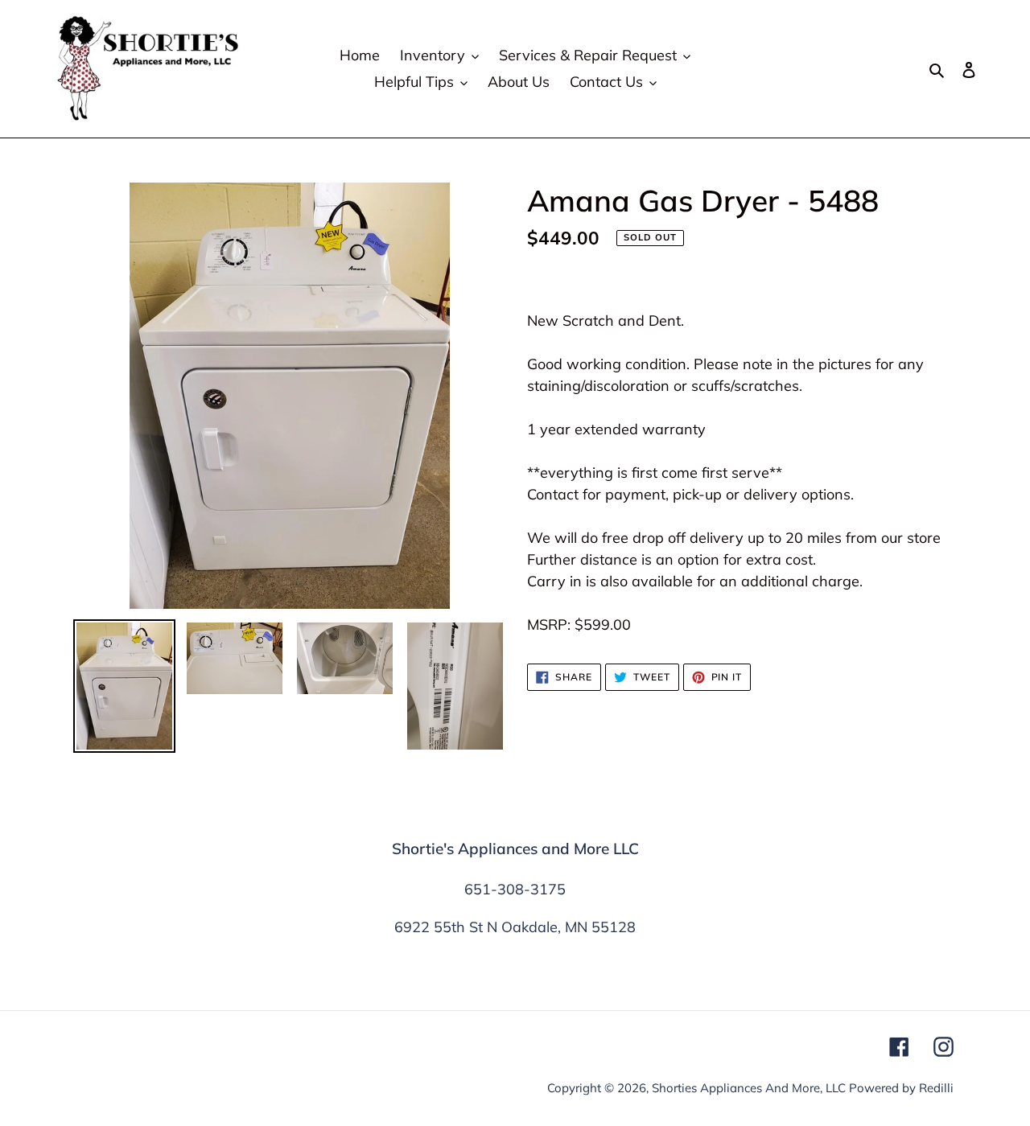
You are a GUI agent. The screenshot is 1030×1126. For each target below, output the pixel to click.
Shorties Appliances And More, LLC (749, 1087)
